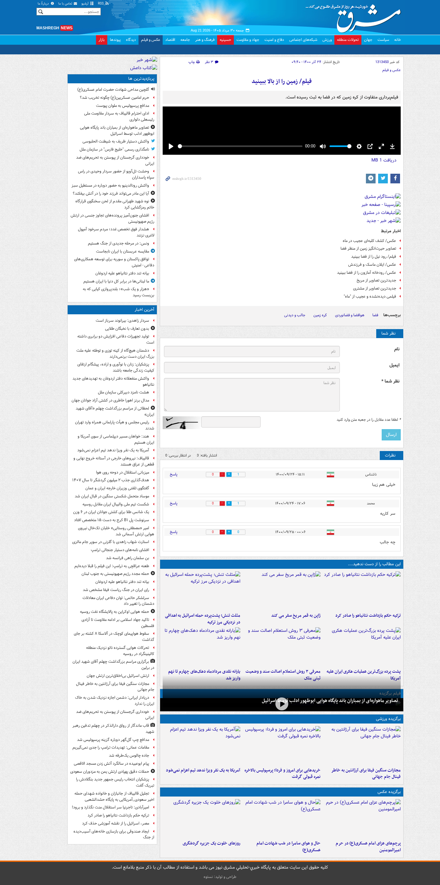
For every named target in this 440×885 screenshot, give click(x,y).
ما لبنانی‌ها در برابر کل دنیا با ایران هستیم (116, 281)
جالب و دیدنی (294, 315)
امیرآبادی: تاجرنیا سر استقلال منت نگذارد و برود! (110, 807)
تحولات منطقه (348, 40)
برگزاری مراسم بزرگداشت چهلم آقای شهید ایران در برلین (113, 665)
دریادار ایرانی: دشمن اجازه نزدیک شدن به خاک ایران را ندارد (114, 701)
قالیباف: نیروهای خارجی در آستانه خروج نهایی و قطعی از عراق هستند (113, 461)
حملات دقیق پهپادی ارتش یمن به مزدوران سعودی (109, 772)
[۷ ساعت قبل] (281, 590)
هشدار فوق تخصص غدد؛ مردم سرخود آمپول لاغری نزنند (116, 232)
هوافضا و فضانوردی (349, 315)
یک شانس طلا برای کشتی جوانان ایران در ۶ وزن (111, 512)
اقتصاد (170, 40)
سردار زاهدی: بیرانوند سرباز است (122, 321)
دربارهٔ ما (44, 3)
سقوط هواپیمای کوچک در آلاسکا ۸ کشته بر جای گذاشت (114, 637)
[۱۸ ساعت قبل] (281, 646)
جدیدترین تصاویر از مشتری (374, 288)
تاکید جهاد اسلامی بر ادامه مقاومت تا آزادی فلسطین (117, 623)
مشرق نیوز (355, 16)
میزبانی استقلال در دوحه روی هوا (122, 472)
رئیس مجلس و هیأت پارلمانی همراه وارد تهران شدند (114, 425)
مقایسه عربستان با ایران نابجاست (122, 251)
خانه (397, 40)
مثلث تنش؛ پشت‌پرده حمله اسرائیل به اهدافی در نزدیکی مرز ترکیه (202, 619)
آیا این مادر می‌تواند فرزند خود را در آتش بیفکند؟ (111, 193)
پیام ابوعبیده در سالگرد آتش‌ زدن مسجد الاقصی (111, 764)
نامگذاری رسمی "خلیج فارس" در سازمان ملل (114, 149)
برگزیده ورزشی (388, 718)
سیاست (383, 40)
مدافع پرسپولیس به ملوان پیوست (122, 106)
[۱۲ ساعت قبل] (362, 646)
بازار (102, 40)
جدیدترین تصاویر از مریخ (376, 280)
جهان (368, 40)
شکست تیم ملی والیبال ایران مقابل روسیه (115, 504)
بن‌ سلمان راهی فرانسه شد (127, 558)
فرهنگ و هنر (205, 40)
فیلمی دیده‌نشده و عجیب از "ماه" (370, 296)
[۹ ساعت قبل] (362, 818)
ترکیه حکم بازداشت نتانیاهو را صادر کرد (368, 615)
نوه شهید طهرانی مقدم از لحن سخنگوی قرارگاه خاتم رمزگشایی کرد (114, 204)
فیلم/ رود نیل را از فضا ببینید (373, 257)
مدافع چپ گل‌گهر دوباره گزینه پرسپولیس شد (113, 740)
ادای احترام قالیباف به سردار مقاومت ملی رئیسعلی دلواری (119, 116)
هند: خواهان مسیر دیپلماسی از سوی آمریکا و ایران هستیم (116, 439)
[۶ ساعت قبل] (362, 590)
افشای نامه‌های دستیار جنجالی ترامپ (120, 550)
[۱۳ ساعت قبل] (282, 704)
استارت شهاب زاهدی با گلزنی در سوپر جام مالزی (110, 542)
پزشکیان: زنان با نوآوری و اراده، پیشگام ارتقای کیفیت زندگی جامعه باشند (115, 367)
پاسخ (173, 474)
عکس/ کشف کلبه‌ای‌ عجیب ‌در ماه (369, 241)
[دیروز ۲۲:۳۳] (281, 745)
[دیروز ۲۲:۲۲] (201, 745)
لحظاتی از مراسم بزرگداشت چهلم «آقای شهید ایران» (115, 411)
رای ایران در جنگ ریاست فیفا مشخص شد (116, 590)
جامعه (185, 40)
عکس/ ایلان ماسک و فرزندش (372, 265)
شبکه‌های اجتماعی (303, 40)
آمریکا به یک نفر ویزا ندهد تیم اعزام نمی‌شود (203, 770)
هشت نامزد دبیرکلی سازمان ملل (123, 392)
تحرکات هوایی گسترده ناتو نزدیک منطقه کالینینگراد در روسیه (120, 651)
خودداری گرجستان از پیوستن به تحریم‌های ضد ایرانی (115, 160)
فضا (375, 315)
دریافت (384, 160)
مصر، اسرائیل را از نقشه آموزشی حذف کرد (115, 823)
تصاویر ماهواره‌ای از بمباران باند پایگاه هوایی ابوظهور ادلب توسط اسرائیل (330, 700)
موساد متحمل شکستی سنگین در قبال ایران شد (112, 496)
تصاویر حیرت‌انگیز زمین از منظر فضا (368, 248)
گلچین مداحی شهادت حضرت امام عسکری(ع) (113, 90)
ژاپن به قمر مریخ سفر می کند (295, 615)
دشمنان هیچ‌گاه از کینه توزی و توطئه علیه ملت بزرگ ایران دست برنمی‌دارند (115, 353)
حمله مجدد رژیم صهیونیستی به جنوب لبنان (115, 574)
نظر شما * (390, 381)
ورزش (327, 40)
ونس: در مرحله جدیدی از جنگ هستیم (118, 243)
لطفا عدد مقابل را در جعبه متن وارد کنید (369, 420)
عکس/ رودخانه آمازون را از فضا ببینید (366, 273)
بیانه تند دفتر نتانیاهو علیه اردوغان (122, 273)
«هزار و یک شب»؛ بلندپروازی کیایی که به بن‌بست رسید (118, 292)
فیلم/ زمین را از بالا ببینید (282, 82)
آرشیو (85, 3)
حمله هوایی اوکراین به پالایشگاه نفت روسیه (114, 612)
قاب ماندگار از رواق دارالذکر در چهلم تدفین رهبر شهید (113, 729)
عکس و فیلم (150, 40)
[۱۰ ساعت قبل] (201, 590)
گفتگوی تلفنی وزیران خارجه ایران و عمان (117, 488)
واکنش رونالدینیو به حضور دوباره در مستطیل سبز (110, 185)
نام (396, 349)
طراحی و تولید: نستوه (220, 877)
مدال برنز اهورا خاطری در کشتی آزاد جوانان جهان (110, 400)
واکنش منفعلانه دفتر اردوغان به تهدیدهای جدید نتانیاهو (113, 381)
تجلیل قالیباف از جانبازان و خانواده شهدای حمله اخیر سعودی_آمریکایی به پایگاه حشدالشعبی (114, 796)
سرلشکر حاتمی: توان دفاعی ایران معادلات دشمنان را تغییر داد (118, 601)
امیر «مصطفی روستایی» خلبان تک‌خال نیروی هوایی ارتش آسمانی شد (116, 531)
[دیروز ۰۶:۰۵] (201, 818)
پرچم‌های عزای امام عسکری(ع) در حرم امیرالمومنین (368, 847)
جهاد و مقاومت (247, 40)
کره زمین (320, 315)
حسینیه (225, 40)
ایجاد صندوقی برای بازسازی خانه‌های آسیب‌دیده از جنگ (113, 834)
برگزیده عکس (389, 791)
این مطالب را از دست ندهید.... (374, 564)
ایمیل (394, 365)
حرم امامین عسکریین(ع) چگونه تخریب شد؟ (114, 98)
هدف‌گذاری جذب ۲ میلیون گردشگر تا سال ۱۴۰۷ (110, 480)
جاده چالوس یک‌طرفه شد (129, 755)
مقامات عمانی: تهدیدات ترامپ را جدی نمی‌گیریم (110, 747)
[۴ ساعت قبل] (362, 745)
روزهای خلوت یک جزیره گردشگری (211, 843)
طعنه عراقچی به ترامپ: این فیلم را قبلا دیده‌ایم (111, 566)
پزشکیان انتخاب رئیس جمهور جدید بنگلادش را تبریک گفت (115, 782)
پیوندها (115, 40)
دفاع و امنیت (274, 40)
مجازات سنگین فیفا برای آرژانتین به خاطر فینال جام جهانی (366, 774)
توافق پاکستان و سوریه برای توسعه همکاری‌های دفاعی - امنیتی (114, 262)
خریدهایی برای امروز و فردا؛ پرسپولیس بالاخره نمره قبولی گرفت (282, 774)
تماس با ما (65, 3)
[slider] (240, 146)
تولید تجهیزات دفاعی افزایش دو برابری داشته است (115, 339)
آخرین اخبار (144, 309)
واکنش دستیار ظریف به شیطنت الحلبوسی (115, 141)
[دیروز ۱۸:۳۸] (201, 646)
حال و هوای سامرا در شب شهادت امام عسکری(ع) (288, 847)
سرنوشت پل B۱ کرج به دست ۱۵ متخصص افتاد (111, 520)
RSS (101, 3)
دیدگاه (131, 40)
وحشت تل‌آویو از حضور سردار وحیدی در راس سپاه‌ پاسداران (116, 174)
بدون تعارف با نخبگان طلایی (127, 329)
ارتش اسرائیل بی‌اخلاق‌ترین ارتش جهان (118, 676)
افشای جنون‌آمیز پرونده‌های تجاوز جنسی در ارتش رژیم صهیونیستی (112, 218)
